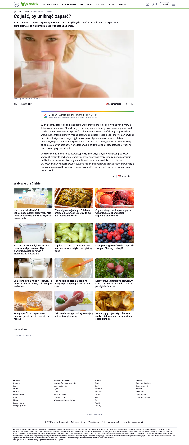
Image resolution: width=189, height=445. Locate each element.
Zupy (15, 386)
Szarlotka (98, 392)
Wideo (111, 4)
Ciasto (97, 383)
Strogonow (139, 392)
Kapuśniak (139, 389)
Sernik (97, 386)
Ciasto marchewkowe (143, 383)
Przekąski (16, 392)
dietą (71, 124)
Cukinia (56, 392)
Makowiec (98, 389)
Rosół (15, 397)
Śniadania (16, 383)
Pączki (97, 403)
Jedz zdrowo (86, 4)
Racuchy (98, 406)
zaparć (59, 124)
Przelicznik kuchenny (143, 397)
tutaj (61, 440)
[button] (155, 4)
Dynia (56, 389)
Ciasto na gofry (141, 394)
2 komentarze (114, 104)
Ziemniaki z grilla (60, 394)
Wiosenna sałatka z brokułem (64, 400)
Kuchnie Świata (69, 4)
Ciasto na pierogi (142, 386)
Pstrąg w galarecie (19, 406)
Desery (97, 394)
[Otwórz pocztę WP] (147, 4)
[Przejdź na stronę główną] (16, 6)
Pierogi (15, 400)
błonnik (88, 124)
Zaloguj (165, 4)
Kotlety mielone (18, 394)
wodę (130, 134)
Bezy (96, 400)
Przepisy (100, 4)
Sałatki (15, 389)
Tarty (96, 397)
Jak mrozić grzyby (60, 386)
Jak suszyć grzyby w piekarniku (65, 383)
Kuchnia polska (50, 4)
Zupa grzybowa (18, 403)
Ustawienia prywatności (133, 422)
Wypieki (122, 4)
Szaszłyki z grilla (60, 397)
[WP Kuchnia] (32, 4)
